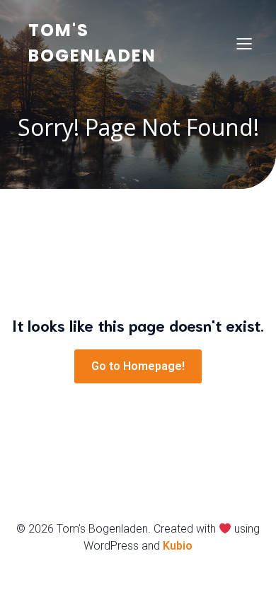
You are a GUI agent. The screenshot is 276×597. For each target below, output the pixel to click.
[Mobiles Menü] (244, 43)
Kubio (177, 545)
